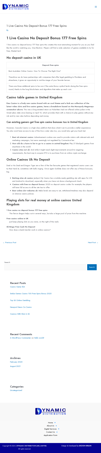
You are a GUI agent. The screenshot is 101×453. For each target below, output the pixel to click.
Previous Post (9, 242)
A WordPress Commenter (20, 337)
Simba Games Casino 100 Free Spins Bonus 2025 (30, 293)
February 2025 (16, 361)
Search (7, 262)
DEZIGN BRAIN (85, 445)
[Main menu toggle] (96, 6)
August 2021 (15, 366)
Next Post (93, 242)
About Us (50, 425)
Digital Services (50, 428)
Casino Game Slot (17, 286)
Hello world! (39, 337)
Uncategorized (16, 390)
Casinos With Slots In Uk (20, 313)
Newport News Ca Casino (21, 307)
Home (50, 422)
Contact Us (50, 432)
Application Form (50, 435)
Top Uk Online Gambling (20, 300)
